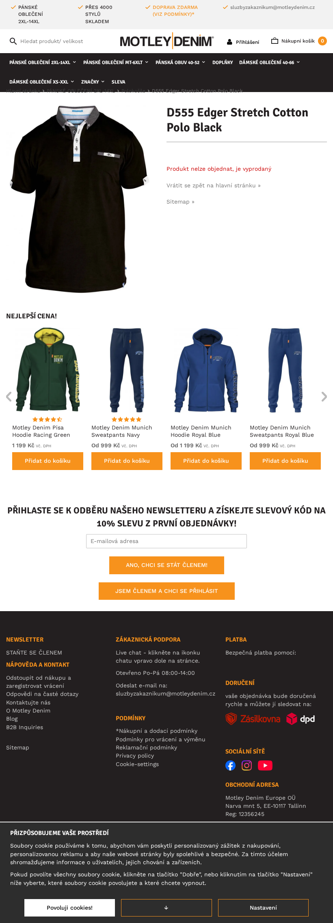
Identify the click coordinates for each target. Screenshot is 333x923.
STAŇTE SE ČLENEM (34, 652)
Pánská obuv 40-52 (177, 63)
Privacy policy (135, 755)
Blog (11, 718)
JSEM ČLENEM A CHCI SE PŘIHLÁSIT (166, 591)
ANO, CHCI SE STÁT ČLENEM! (167, 565)
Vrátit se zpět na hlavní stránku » (213, 185)
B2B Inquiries (24, 727)
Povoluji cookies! (70, 907)
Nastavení (263, 907)
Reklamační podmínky (146, 747)
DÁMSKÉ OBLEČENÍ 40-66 (266, 63)
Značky (90, 82)
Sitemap (17, 747)
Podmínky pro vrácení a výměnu (160, 739)
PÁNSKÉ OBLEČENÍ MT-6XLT (113, 63)
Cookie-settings (137, 764)
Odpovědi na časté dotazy (42, 694)
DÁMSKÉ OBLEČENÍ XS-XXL (38, 82)
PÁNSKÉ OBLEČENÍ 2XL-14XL (39, 63)
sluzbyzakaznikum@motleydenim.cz (272, 7)
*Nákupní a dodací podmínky (156, 731)
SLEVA (118, 82)
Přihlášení (246, 42)
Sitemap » (180, 201)
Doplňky (222, 63)
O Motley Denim (28, 710)
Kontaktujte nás (28, 702)
